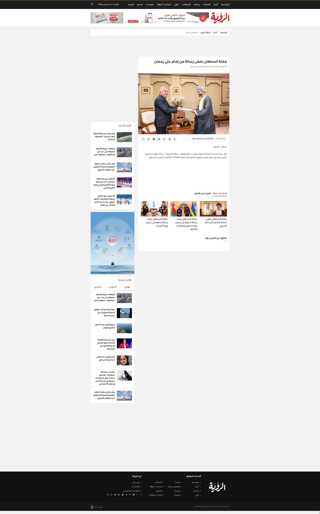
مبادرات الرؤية (164, 4)
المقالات (186, 4)
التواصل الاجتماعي (131, 490)
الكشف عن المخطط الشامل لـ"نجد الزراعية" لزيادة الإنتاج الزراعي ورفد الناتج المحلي (104, 183)
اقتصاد (206, 4)
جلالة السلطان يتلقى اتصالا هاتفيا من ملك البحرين (215, 222)
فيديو (140, 4)
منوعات (150, 4)
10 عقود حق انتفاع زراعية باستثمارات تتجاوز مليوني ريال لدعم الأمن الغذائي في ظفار (104, 200)
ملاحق (159, 490)
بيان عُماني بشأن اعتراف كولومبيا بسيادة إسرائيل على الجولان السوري (104, 166)
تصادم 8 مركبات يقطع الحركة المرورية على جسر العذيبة (104, 312)
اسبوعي (112, 287)
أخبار (216, 4)
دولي (176, 4)
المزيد (131, 4)
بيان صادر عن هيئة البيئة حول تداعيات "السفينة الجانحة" (104, 136)
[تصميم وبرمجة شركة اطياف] (96, 507)
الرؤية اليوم (205, 32)
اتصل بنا (136, 486)
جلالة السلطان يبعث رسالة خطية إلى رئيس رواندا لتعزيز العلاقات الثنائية (186, 224)
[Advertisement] (160, 46)
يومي (127, 287)
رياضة (197, 4)
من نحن (136, 482)
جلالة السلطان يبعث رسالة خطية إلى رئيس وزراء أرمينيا (157, 222)
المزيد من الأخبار (202, 193)
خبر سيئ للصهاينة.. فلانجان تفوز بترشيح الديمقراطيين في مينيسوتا (106, 344)
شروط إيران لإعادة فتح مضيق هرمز (105, 326)
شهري (98, 287)
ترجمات (177, 490)
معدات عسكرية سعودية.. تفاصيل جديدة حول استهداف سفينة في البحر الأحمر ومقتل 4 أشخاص (105, 378)
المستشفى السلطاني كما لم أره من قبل (105, 358)
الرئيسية (225, 4)
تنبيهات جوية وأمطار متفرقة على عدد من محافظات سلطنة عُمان (104, 151)
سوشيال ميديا (174, 486)
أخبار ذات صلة (220, 193)
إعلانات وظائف (155, 495)
